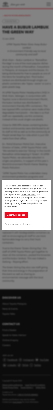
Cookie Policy (27, 194)
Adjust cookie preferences (18, 224)
